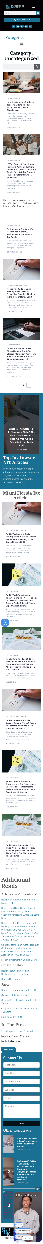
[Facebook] (30, 26)
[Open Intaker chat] (17, 1243)
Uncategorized (13, 98)
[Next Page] (28, 385)
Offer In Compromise (11, 979)
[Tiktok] (22, 26)
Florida (10, 285)
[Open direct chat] (36, 1189)
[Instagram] (26, 26)
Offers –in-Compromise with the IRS (19, 990)
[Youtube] (18, 26)
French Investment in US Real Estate (19, 959)
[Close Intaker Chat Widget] (40, 1189)
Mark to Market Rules (11, 1016)
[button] (34, 7)
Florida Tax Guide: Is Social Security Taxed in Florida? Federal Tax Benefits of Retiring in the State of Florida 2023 (21, 293)
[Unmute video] (27, 1212)
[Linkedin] (13, 26)
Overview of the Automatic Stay (16, 995)
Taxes (35, 396)
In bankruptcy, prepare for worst (17, 1031)
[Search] (38, 13)
